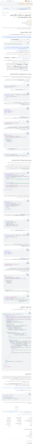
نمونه (31, 422)
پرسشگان (10, 426)
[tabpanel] (16, 87)
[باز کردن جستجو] (13, 1)
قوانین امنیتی (27, 383)
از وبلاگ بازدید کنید (19, 419)
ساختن (17, 12)
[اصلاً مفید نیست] (2, 12)
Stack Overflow (8, 420)
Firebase (30, 12)
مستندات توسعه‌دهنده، (23, 164)
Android (31, 431)
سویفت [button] (28, 83)
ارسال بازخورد (16, 409)
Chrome (31, 433)
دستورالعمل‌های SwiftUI (26, 129)
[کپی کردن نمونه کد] (29, 43)
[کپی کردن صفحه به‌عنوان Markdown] (14, 17)
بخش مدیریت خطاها (6, 402)
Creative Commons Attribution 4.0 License (11, 411)
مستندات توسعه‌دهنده (23, 79)
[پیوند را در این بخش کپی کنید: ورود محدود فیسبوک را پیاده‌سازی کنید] (11, 160)
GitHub (31, 425)
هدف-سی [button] (24, 83)
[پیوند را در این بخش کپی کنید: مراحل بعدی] (24, 373)
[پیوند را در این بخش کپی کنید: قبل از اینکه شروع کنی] (19, 32)
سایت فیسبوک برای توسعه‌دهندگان (24, 57)
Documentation (29, 3)
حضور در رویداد (19, 424)
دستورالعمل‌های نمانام (8, 424)
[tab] (28, 83)
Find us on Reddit (19, 420)
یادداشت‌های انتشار (9, 423)
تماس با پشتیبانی (9, 419)
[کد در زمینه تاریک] (27, 43)
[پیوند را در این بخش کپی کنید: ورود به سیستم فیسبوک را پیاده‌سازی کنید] (9, 74)
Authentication (21, 3)
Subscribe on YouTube (18, 423)
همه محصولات (30, 437)
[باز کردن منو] (31, 1)
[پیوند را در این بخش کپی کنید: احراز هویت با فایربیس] (19, 307)
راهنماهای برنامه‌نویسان (29, 419)
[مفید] (3, 12)
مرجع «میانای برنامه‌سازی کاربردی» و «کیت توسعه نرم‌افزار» (28, 421)
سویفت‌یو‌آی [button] (27, 107)
